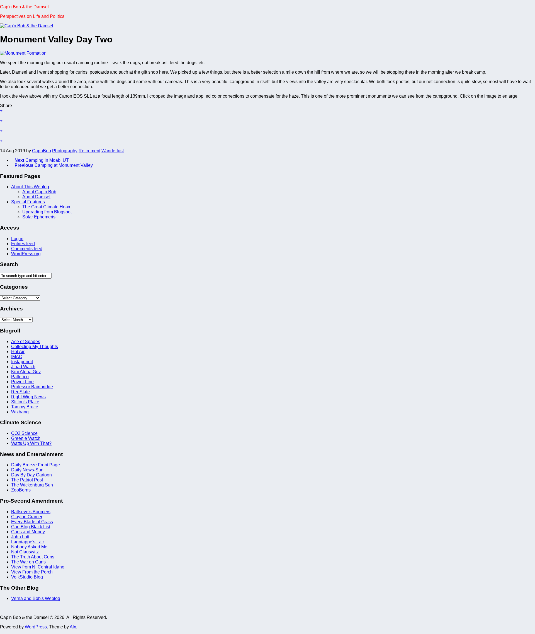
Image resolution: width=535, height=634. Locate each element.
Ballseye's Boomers (30, 511)
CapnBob (41, 150)
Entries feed (23, 243)
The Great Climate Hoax (46, 206)
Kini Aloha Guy (26, 371)
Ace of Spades (25, 341)
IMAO (16, 356)
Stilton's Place (25, 401)
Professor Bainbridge (32, 386)
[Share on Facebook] (267, 123)
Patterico (20, 376)
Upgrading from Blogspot (47, 211)
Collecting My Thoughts (34, 346)
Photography (64, 150)
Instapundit (22, 361)
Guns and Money (28, 531)
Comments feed (26, 248)
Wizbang (20, 411)
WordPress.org (26, 253)
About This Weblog (30, 186)
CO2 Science (24, 433)
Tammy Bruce (24, 406)
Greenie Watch (25, 438)
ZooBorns (21, 490)
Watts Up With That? (31, 443)
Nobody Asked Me (29, 546)
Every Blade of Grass (32, 521)
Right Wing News (28, 396)
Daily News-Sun (27, 469)
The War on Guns (28, 562)
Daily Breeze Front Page (35, 464)
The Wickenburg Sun (32, 485)
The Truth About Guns (32, 557)
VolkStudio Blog (27, 577)
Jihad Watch (23, 366)
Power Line (22, 381)
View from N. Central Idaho (37, 567)
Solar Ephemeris (38, 216)
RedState (20, 391)
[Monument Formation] (23, 53)
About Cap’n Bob (39, 191)
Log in (17, 238)
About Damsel (36, 196)
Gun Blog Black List (30, 526)
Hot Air (18, 351)
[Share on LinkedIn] (267, 143)
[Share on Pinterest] (267, 133)
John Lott (20, 536)
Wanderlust (112, 150)
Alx (73, 627)
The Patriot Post (27, 480)
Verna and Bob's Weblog (35, 598)
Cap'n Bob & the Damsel (24, 6)
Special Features (28, 201)
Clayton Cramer (26, 516)
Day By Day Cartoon (31, 475)
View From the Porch (32, 572)
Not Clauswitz (25, 551)
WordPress (36, 627)
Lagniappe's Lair (27, 541)
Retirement (89, 150)
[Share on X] (267, 113)
